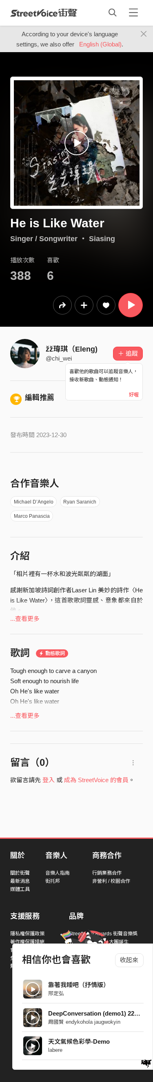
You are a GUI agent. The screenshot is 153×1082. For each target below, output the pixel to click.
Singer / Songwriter (44, 239)
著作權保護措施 (27, 942)
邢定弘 (56, 993)
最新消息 (20, 881)
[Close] (144, 34)
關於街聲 (20, 873)
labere (55, 1050)
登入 (48, 779)
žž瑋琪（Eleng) (72, 349)
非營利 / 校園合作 (111, 881)
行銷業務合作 (107, 873)
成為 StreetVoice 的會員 (96, 779)
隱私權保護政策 (27, 934)
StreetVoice (44, 13)
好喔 (134, 395)
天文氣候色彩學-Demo (79, 1041)
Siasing (102, 239)
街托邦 (52, 881)
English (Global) (100, 44)
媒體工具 (20, 889)
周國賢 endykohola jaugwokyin (84, 1022)
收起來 (129, 960)
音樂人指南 (57, 873)
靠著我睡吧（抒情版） (78, 984)
